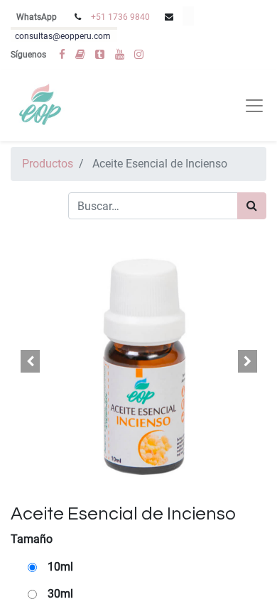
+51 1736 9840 (120, 17)
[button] (30, 361)
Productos (47, 163)
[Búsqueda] (251, 205)
